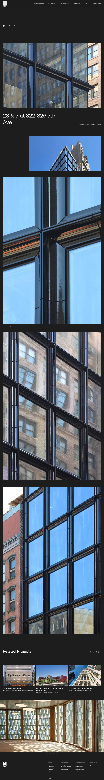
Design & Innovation (38, 3)
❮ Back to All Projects (9, 26)
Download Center (96, 3)
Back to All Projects (95, 652)
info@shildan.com (64, 769)
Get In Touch (77, 3)
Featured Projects (64, 3)
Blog (86, 3)
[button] (95, 44)
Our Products (51, 3)
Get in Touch (50, 769)
